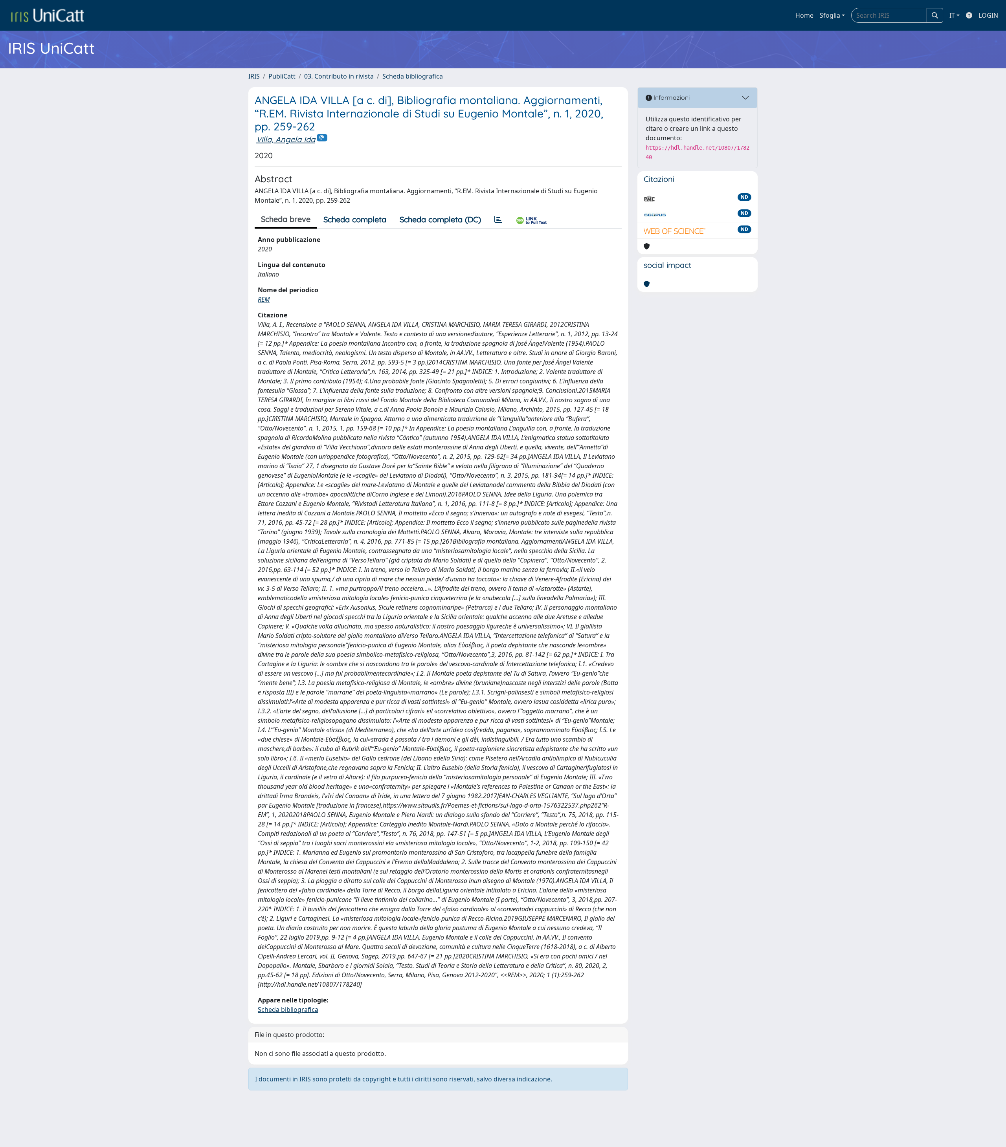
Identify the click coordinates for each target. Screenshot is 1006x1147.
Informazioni (671, 97)
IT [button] (952, 15)
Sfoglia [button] (830, 15)
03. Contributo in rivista (339, 76)
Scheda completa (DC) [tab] (440, 219)
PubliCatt (282, 76)
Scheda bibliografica (412, 76)
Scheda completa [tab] (354, 219)
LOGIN (988, 15)
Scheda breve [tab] (285, 219)
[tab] (498, 219)
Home (804, 15)
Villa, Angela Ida (285, 139)
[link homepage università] (47, 15)
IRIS (254, 76)
